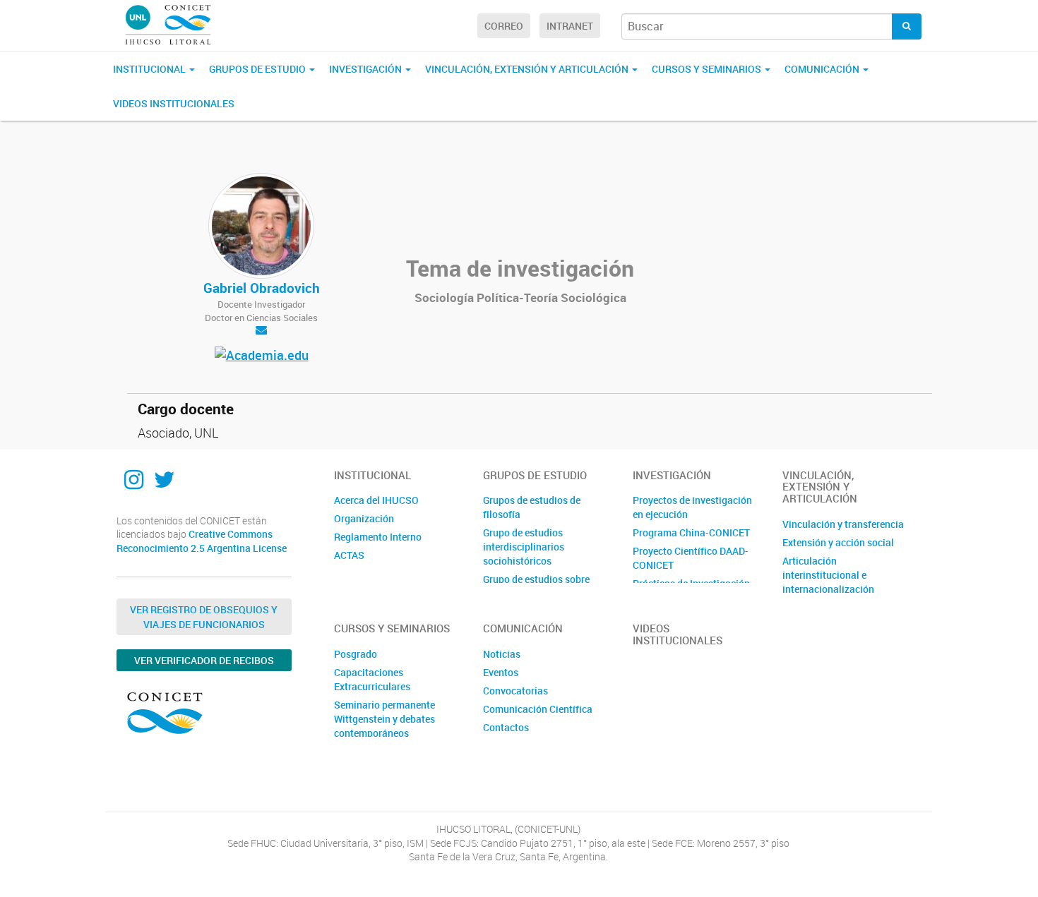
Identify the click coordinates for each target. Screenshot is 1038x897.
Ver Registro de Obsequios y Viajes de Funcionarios (204, 617)
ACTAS (349, 555)
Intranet (570, 25)
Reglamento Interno (378, 536)
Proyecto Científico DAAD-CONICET (690, 558)
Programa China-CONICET (691, 532)
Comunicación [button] (823, 69)
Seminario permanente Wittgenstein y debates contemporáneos (384, 719)
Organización (364, 518)
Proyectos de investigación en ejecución (692, 507)
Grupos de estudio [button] (258, 69)
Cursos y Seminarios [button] (707, 69)
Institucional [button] (150, 69)
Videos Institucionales (173, 103)
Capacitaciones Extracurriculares (372, 679)
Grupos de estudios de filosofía (531, 507)
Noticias (501, 654)
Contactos (506, 727)
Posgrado (355, 654)
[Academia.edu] (262, 357)
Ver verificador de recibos (204, 660)
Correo (503, 25)
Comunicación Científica (537, 709)
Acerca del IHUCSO (376, 500)
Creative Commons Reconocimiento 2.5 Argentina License (202, 541)
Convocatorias (515, 690)
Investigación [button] (366, 69)
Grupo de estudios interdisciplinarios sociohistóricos (523, 546)
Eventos (500, 672)
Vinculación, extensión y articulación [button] (528, 69)
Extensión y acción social (838, 542)
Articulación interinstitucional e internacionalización (828, 575)
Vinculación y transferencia (843, 524)
